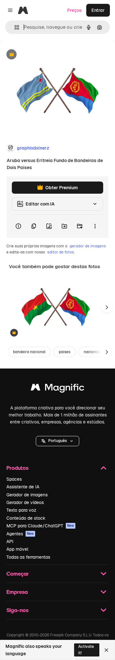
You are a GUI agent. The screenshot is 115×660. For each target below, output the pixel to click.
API (9, 541)
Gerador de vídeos (25, 502)
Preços (74, 10)
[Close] (106, 650)
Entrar (98, 10)
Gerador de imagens (27, 495)
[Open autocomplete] (14, 27)
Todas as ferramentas (28, 557)
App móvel (17, 549)
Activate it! (86, 649)
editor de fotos (60, 252)
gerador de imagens (88, 246)
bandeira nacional (29, 351)
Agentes (20, 534)
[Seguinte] (106, 307)
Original (41, 55)
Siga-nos (17, 610)
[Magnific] (57, 389)
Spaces (14, 479)
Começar (17, 573)
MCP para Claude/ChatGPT (40, 526)
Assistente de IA (22, 487)
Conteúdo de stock (25, 518)
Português (57, 440)
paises (64, 351)
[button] (57, 441)
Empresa (17, 591)
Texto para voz (21, 510)
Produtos (17, 467)
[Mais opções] (94, 226)
